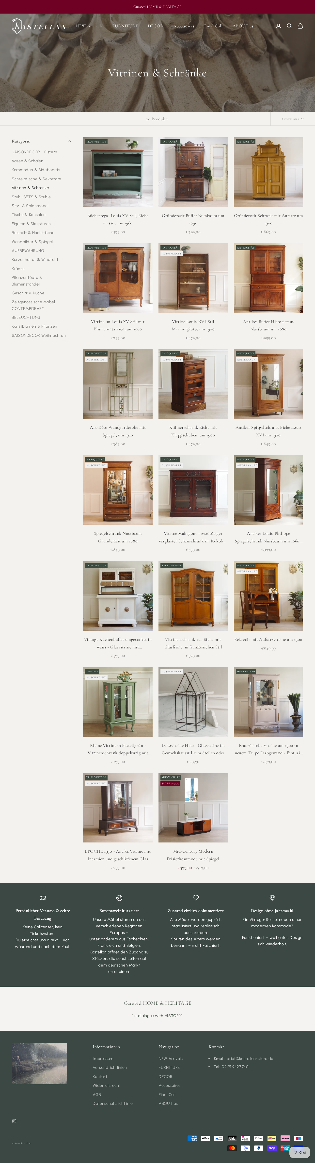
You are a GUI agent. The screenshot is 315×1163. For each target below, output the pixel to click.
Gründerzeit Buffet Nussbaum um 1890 (193, 219)
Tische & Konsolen (29, 214)
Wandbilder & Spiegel (32, 241)
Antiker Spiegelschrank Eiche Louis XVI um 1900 (268, 431)
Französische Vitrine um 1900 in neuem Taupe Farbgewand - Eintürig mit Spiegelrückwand (268, 750)
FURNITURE (125, 26)
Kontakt (100, 1076)
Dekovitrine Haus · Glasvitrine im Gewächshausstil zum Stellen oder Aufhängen (193, 750)
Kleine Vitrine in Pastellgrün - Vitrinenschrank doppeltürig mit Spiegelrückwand (118, 750)
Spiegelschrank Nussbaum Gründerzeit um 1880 (118, 537)
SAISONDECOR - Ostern (34, 151)
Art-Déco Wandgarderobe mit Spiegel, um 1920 (118, 431)
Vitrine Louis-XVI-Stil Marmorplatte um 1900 (193, 325)
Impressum (103, 1058)
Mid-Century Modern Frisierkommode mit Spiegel (193, 854)
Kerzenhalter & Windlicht (35, 259)
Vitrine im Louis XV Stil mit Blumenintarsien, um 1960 (117, 325)
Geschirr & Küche (28, 293)
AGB (97, 1094)
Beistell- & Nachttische (33, 232)
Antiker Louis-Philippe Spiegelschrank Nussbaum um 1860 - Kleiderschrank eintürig (268, 538)
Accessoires (183, 26)
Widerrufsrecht (107, 1085)
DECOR (155, 26)
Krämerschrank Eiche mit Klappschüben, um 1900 (193, 431)
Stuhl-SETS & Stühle (31, 196)
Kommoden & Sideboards (36, 169)
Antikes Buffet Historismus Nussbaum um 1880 (268, 325)
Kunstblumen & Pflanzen (34, 326)
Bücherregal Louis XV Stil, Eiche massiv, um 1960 (117, 219)
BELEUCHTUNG (26, 317)
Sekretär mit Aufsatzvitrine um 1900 (268, 639)
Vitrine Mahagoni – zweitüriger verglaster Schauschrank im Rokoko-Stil (193, 538)
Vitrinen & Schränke (30, 187)
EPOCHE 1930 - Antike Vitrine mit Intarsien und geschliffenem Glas (118, 854)
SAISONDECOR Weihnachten (39, 335)
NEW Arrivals (89, 26)
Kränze (18, 268)
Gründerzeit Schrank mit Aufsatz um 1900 (268, 219)
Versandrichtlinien (110, 1067)
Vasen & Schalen (28, 161)
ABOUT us (243, 26)
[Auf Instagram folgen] (14, 1121)
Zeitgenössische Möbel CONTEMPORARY (33, 305)
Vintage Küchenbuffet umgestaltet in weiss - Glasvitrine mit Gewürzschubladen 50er (118, 644)
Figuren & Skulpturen (31, 223)
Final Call (213, 26)
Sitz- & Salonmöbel (30, 205)
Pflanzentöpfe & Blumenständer (27, 280)
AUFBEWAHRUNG (28, 250)
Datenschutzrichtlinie (113, 1103)
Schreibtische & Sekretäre (36, 179)
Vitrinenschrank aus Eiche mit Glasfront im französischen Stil (193, 643)
